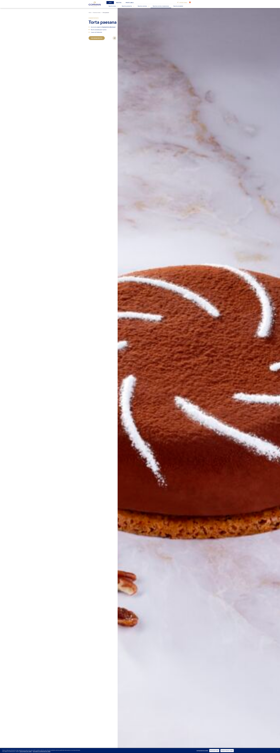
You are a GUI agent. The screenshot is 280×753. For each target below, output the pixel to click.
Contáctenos (183, 2)
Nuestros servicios (142, 6)
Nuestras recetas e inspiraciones (161, 6)
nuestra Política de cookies (25, 751)
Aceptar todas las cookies (227, 750)
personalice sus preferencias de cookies (41, 751)
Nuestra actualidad (178, 6)
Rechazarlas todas (214, 750)
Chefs (110, 2)
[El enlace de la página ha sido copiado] (114, 38)
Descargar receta (96, 38)
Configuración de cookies (202, 750)
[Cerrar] (277, 750)
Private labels (130, 2)
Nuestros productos (127, 6)
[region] (140, 750)
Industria (118, 2)
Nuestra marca (112, 6)
